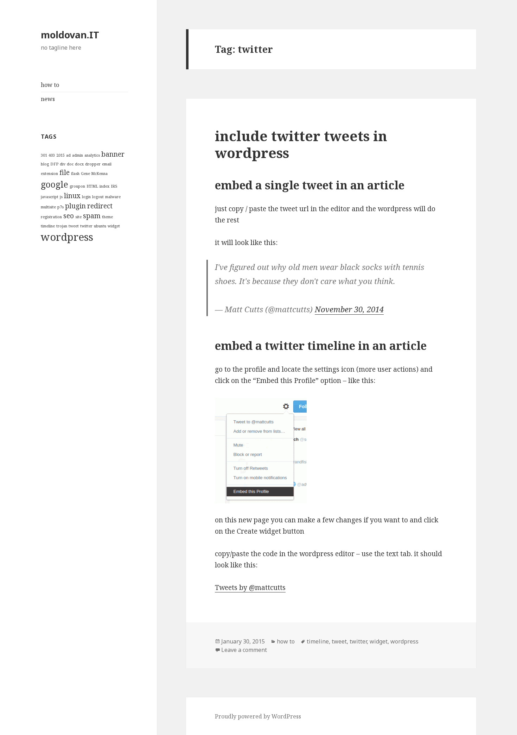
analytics (92, 155)
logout (98, 196)
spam (92, 215)
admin (77, 155)
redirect (100, 206)
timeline (48, 226)
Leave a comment (244, 650)
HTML (92, 186)
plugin (75, 206)
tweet (74, 226)
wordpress (67, 237)
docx (79, 164)
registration (51, 216)
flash (75, 173)
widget (114, 226)
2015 (60, 155)
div (62, 164)
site (78, 216)
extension (49, 173)
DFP (54, 164)
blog (45, 164)
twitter (86, 226)
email (106, 164)
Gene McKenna (94, 173)
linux (72, 195)
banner (113, 154)
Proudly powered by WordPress (258, 716)
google (54, 184)
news (48, 99)
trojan (61, 226)
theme (107, 216)
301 (44, 155)
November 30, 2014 (349, 309)
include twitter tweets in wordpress (301, 144)
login (86, 196)
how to (50, 85)
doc (70, 164)
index (104, 186)
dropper (93, 164)
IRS (114, 186)
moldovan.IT (70, 34)
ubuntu (100, 226)
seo (68, 215)
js (61, 196)
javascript (49, 196)
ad (68, 155)
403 (52, 155)
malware (113, 196)
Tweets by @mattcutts (250, 587)
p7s (60, 207)
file (64, 172)
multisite (48, 207)
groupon (77, 186)
